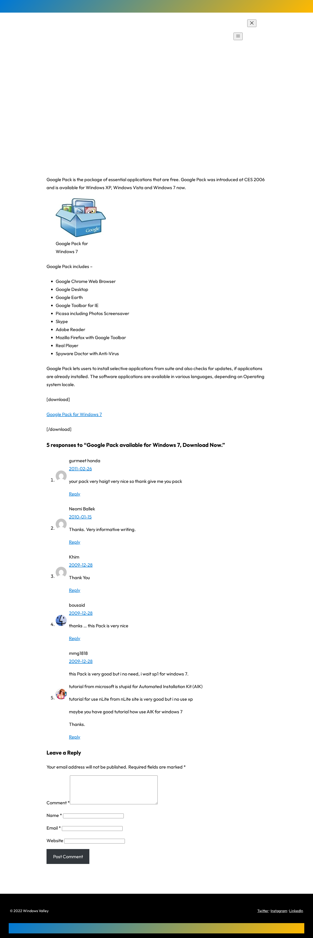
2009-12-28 (81, 565)
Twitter (263, 910)
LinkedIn (296, 910)
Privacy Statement (284, 36)
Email (54, 828)
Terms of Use (279, 44)
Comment (58, 802)
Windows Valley (35, 36)
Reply (74, 494)
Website (55, 840)
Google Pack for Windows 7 (74, 414)
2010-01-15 (80, 517)
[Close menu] (251, 23)
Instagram (279, 910)
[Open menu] (238, 36)
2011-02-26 (80, 468)
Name (54, 815)
